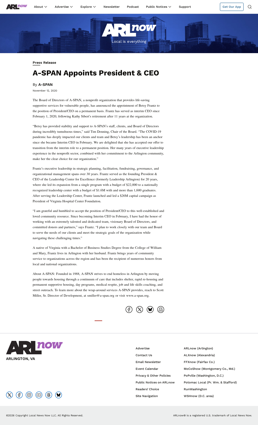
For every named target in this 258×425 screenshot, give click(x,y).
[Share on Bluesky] (150, 309)
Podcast (133, 7)
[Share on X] (139, 309)
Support (185, 7)
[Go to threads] (48, 395)
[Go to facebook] (19, 395)
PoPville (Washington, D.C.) (204, 375)
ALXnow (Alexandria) (199, 355)
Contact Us (144, 355)
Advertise (62, 7)
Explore (86, 7)
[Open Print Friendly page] (160, 309)
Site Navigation (147, 396)
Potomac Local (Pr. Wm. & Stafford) (210, 382)
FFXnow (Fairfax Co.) (199, 362)
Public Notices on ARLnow (155, 382)
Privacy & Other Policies (153, 375)
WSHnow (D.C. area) (199, 396)
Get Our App (231, 7)
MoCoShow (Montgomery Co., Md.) (209, 369)
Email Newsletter (148, 362)
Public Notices (156, 7)
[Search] (249, 7)
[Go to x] (9, 395)
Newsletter (112, 7)
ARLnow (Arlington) (198, 348)
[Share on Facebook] (129, 309)
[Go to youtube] (39, 395)
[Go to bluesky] (58, 395)
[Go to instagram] (29, 395)
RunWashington (195, 389)
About (38, 7)
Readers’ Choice (147, 389)
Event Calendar (147, 369)
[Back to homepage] (16, 6)
